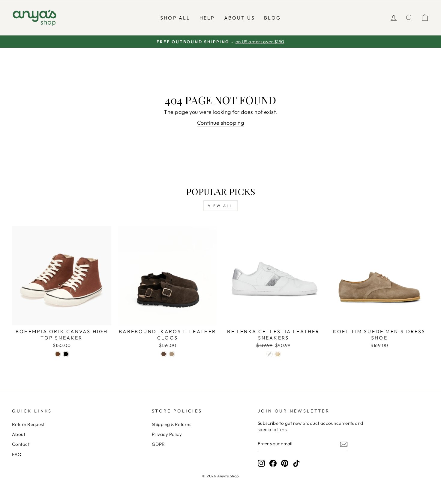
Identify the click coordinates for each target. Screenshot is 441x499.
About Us (239, 18)
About (18, 434)
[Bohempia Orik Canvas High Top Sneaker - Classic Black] (66, 354)
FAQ (16, 454)
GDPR (158, 444)
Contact (20, 444)
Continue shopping (220, 122)
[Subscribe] (344, 444)
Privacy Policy (167, 434)
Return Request (28, 424)
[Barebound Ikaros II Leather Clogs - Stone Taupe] (172, 354)
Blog (272, 18)
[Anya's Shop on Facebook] (273, 463)
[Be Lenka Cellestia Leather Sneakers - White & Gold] (277, 354)
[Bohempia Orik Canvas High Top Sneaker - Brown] (58, 354)
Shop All (175, 18)
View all (220, 205)
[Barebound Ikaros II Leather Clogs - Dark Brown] (163, 354)
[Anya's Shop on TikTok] (296, 463)
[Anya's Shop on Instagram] (261, 463)
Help (207, 18)
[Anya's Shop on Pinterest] (284, 463)
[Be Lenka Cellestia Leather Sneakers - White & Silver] (269, 354)
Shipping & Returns (171, 424)
